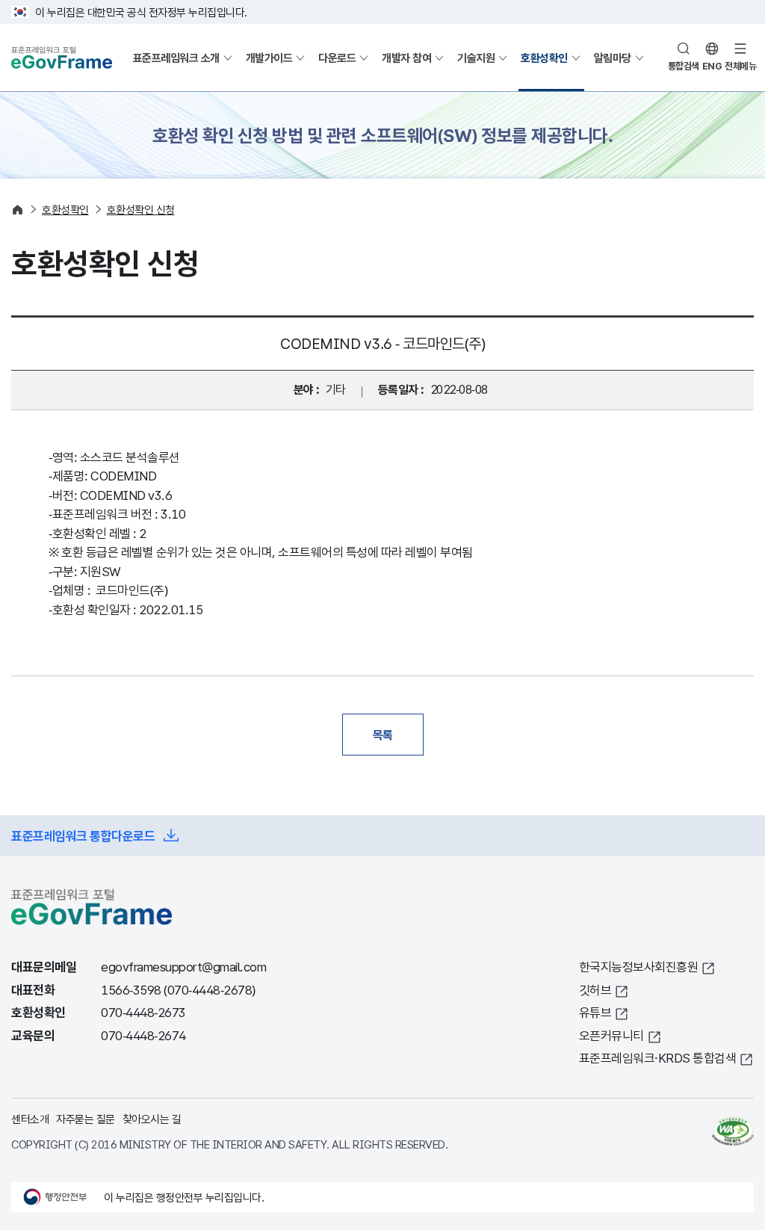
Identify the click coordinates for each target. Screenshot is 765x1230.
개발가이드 (269, 57)
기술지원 (476, 57)
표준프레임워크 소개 (176, 57)
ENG (712, 65)
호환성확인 (544, 57)
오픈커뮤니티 (611, 1035)
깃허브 (595, 989)
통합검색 (683, 65)
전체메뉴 (740, 65)
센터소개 (30, 1118)
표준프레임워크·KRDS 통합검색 (658, 1057)
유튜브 (595, 1012)
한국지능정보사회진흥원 (639, 966)
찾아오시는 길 (152, 1118)
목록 (383, 734)
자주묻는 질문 (85, 1118)
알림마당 (612, 57)
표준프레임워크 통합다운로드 (83, 835)
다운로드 (337, 57)
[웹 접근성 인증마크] (733, 1131)
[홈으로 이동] (17, 209)
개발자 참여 (406, 57)
